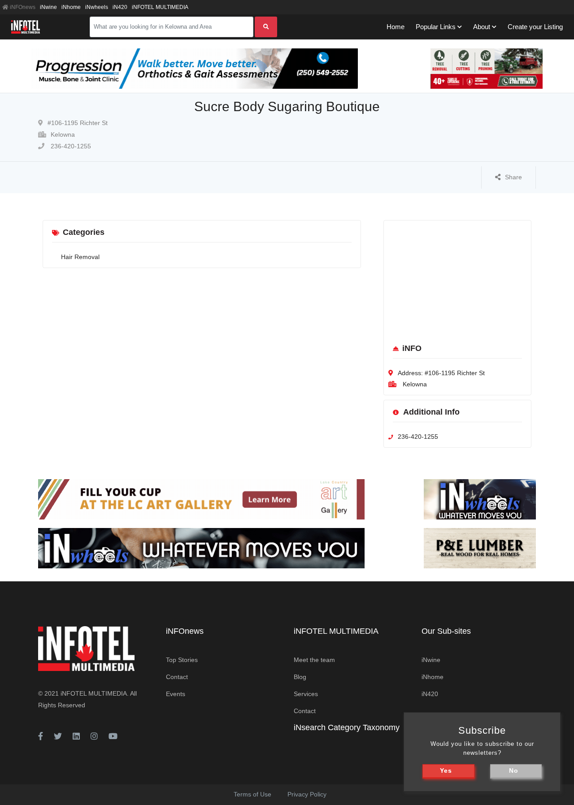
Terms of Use (252, 794)
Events (175, 693)
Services (306, 693)
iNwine (48, 7)
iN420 (120, 7)
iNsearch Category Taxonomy (347, 727)
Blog (300, 676)
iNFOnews (22, 7)
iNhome (71, 7)
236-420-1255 (70, 146)
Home (395, 26)
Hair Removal (80, 256)
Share (513, 177)
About (481, 26)
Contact (177, 676)
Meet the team (314, 659)
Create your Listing (535, 26)
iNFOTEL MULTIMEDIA (160, 7)
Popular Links (436, 26)
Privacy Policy (306, 794)
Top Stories (182, 659)
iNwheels (96, 7)
